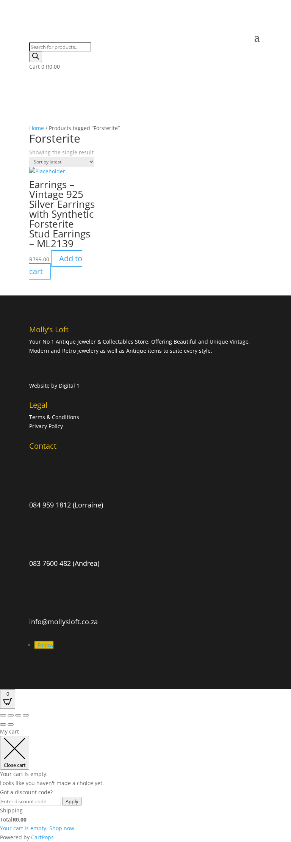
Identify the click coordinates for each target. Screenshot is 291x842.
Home (36, 128)
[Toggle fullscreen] (11, 715)
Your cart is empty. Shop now (37, 828)
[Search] (35, 57)
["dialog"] (145, 784)
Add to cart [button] (55, 264)
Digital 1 (69, 385)
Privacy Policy (46, 426)
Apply (72, 801)
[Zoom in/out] (3, 715)
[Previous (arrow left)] (3, 724)
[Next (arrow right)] (11, 724)
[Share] (18, 715)
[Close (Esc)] (26, 715)
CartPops (42, 837)
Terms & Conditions (55, 417)
